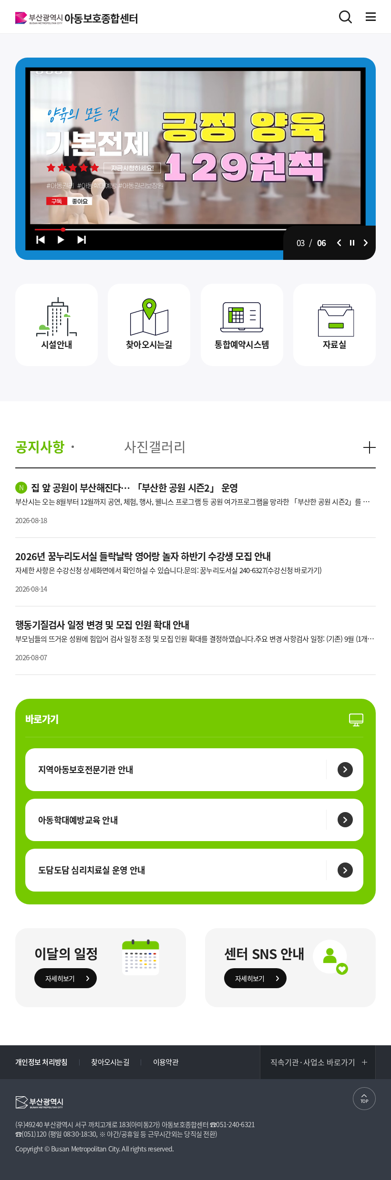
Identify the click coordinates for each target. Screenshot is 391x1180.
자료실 (334, 344)
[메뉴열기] (371, 16)
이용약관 (165, 1062)
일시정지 (352, 243)
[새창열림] (195, 62)
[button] (339, 243)
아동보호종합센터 (101, 18)
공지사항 (40, 447)
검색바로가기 (345, 16)
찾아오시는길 (149, 344)
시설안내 (56, 344)
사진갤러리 (155, 447)
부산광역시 (38, 18)
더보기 (369, 447)
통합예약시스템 (242, 344)
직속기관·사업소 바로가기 (312, 1062)
